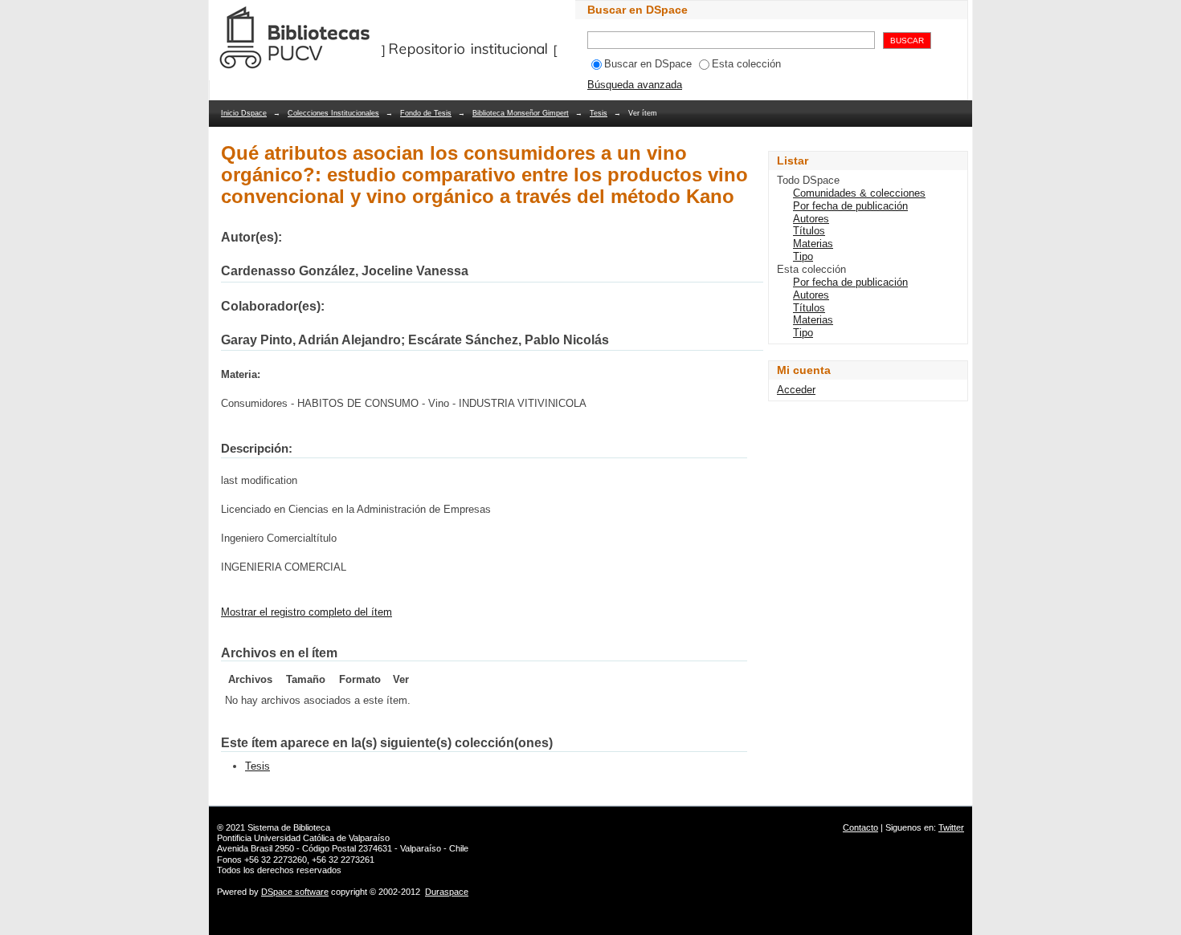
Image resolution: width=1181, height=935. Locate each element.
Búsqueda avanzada (634, 85)
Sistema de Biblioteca (288, 827)
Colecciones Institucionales (333, 113)
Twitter (951, 827)
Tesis (598, 113)
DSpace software (295, 891)
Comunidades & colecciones (859, 193)
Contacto (860, 827)
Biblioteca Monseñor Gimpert (520, 113)
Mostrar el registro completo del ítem (306, 612)
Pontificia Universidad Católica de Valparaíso (303, 838)
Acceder (796, 390)
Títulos (809, 231)
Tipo (803, 256)
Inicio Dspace (244, 113)
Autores (811, 219)
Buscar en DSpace (648, 64)
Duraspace (446, 891)
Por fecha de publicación (850, 206)
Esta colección (746, 64)
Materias (813, 244)
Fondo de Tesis (426, 113)
